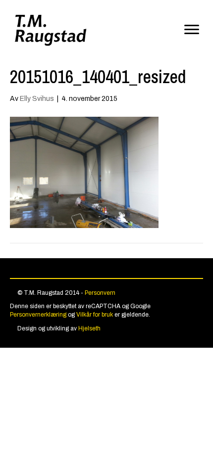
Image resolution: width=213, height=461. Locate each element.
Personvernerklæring (38, 314)
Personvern (100, 292)
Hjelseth (89, 328)
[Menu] (191, 29)
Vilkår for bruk (94, 314)
